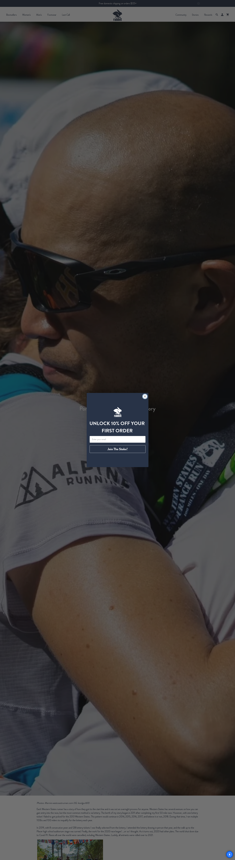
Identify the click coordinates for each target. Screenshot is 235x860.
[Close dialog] (145, 396)
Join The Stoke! (118, 449)
